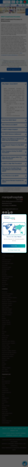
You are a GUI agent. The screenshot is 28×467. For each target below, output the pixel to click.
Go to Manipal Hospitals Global (14, 250)
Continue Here (14, 245)
